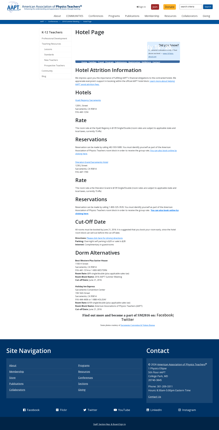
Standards (49, 54)
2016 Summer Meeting (70, 21)
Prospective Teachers (54, 65)
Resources (170, 16)
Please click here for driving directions (105, 238)
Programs (114, 16)
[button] (155, 7)
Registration (134, 62)
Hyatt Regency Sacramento (88, 100)
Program (109, 62)
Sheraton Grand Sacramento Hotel (91, 162)
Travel (101, 62)
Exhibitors (146, 62)
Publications (132, 16)
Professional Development (54, 38)
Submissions (121, 62)
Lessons (48, 49)
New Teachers (51, 60)
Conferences (96, 16)
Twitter (127, 319)
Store (12, 377)
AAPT (42, 21)
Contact (156, 62)
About (57, 16)
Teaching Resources (51, 43)
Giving (206, 16)
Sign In (142, 6)
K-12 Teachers (56, 32)
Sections (83, 383)
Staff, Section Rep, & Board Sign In (109, 424)
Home (84, 62)
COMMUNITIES (74, 16)
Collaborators (189, 16)
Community (47, 70)
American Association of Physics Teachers (181, 364)
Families (92, 62)
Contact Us (154, 396)
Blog (44, 76)
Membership (152, 16)
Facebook (165, 315)
